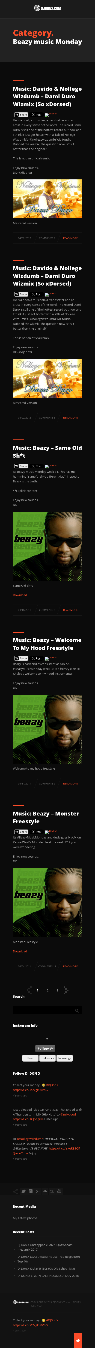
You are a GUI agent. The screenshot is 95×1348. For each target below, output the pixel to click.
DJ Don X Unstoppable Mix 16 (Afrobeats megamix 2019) (45, 1247)
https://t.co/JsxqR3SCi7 (64, 1148)
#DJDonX (52, 1085)
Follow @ (45, 1048)
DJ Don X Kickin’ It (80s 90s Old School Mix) (46, 1268)
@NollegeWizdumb (30, 1139)
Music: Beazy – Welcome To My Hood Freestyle (47, 643)
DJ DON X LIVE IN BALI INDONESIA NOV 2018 (48, 1276)
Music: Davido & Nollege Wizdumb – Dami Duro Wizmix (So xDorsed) (47, 96)
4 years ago (20, 1095)
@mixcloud (68, 1114)
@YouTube (20, 1153)
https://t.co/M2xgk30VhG (30, 1090)
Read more (70, 238)
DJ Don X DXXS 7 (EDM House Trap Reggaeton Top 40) (49, 1259)
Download (20, 595)
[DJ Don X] (47, 9)
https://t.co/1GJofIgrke (28, 1119)
